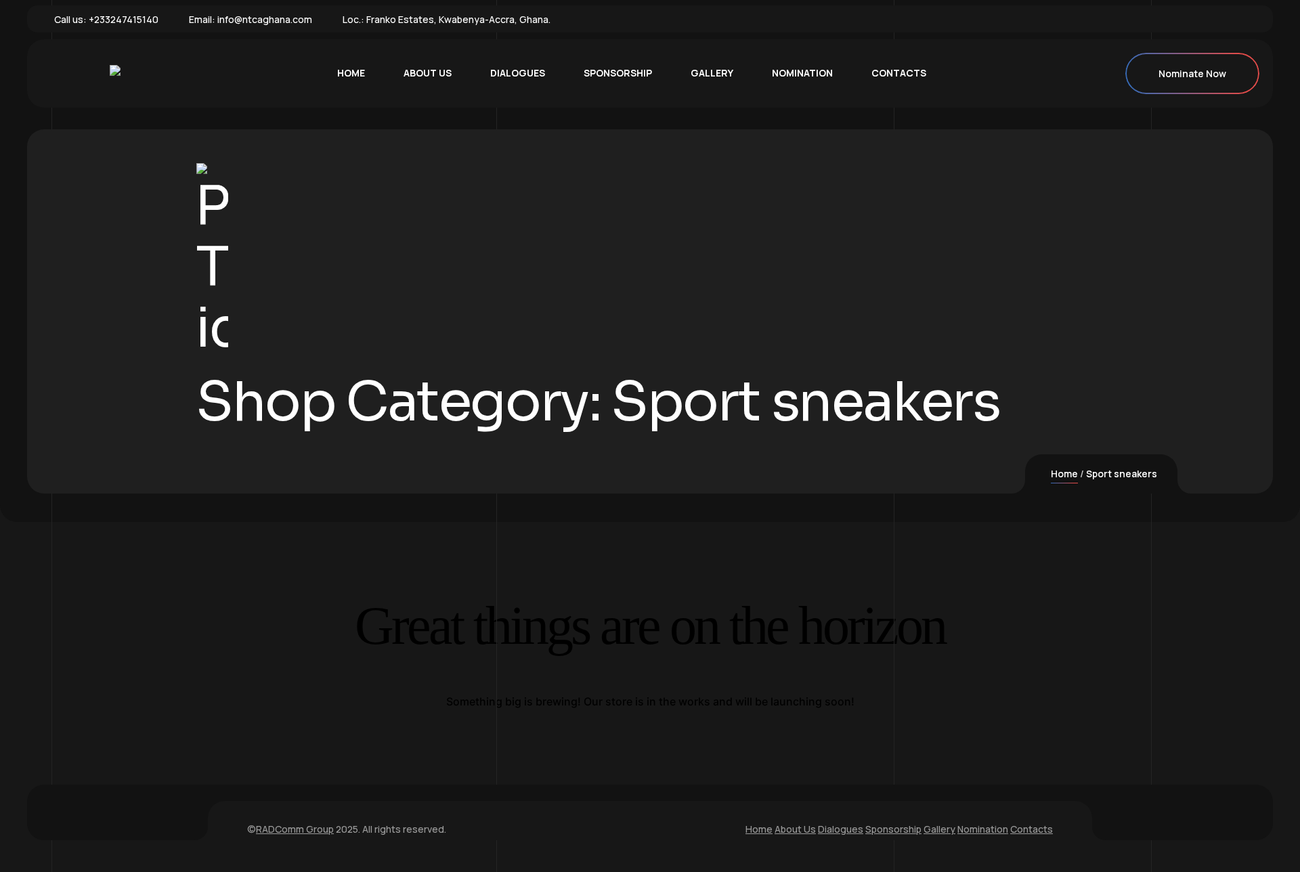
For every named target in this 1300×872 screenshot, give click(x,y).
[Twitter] (1205, 19)
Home (1064, 473)
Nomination (982, 829)
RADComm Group (295, 829)
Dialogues (840, 829)
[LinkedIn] (1226, 19)
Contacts (1031, 829)
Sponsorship (893, 829)
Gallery (939, 829)
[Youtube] (1247, 19)
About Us (795, 829)
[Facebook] (1184, 19)
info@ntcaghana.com (264, 19)
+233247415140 (123, 19)
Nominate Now (1192, 73)
